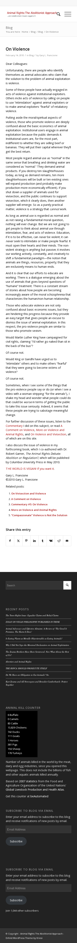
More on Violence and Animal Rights (34, 510)
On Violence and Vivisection (48, 434)
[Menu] (65, 14)
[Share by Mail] (67, 541)
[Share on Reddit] (59, 541)
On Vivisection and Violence (28, 493)
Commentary (14, 426)
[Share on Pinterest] (26, 541)
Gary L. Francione (48, 55)
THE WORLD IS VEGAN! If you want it (30, 469)
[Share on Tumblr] (43, 541)
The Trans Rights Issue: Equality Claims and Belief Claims (32, 615)
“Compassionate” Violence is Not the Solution (39, 515)
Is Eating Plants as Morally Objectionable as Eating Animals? (34, 638)
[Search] (56, 14)
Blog (9, 28)
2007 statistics (28, 781)
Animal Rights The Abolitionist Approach (41, 933)
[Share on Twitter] (18, 541)
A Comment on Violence (26, 499)
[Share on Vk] (51, 541)
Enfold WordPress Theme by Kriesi (24, 937)
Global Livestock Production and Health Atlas (35, 789)
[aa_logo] (32, 14)
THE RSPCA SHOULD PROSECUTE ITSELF (26, 668)
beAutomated (39, 796)
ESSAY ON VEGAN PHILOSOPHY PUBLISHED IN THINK (33, 621)
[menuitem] (56, 14)
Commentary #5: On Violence (29, 504)
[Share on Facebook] (10, 541)
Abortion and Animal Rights (18, 661)
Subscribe (16, 841)
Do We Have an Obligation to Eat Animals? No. (27, 674)
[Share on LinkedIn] (34, 541)
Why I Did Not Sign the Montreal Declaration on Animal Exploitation (37, 644)
